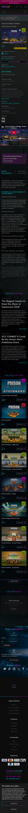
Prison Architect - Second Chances (11, 543)
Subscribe (7, 645)
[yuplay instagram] (14, 669)
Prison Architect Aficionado (9, 395)
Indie (15, 17)
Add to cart (17, 45)
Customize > (14, 809)
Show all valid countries (14, 61)
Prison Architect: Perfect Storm (11, 518)
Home (2, 17)
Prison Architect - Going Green (10, 567)
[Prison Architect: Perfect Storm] (14, 509)
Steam (6, 54)
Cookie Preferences (14, 713)
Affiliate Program (14, 744)
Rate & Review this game (9, 26)
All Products (14, 723)
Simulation (9, 103)
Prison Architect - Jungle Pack (10, 444)
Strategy (16, 103)
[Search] (25, 12)
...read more (22, 329)
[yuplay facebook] (23, 669)
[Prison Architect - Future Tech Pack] (14, 460)
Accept (11, 641)
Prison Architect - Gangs (9, 494)
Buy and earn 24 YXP (20, 48)
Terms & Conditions (12, 641)
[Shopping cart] (21, 6)
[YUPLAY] (6, 7)
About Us (14, 705)
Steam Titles (14, 731)
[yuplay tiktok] (9, 669)
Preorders (14, 728)
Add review (14, 608)
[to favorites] (23, 45)
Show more (5, 99)
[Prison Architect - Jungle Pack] (14, 436)
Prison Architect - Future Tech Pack (12, 469)
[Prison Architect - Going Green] (14, 558)
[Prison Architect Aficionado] (14, 386)
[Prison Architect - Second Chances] (14, 534)
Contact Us (14, 750)
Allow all (14, 803)
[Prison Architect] (14, 411)
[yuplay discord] (5, 669)
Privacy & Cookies (14, 710)
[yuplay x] (18, 669)
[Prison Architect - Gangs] (14, 485)
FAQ (14, 747)
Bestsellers (14, 726)
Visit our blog (14, 660)
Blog (14, 741)
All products (9, 17)
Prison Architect (8, 161)
